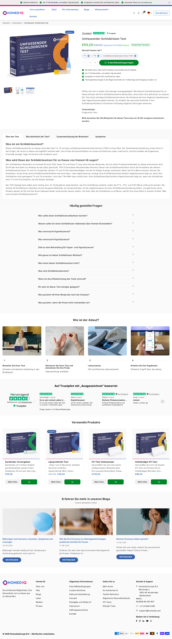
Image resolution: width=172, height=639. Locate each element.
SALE (54, 9)
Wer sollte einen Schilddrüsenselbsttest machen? (63, 215)
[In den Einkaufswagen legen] (116, 481)
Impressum (74, 606)
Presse (39, 606)
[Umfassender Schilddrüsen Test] (19, 91)
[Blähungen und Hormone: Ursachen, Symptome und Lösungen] (29, 521)
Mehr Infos (99, 482)
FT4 (94, 56)
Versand (73, 598)
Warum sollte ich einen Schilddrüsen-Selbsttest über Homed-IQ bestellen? (75, 223)
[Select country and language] (149, 13)
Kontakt (33, 16)
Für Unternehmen (70, 9)
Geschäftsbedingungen (80, 586)
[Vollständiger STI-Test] (150, 444)
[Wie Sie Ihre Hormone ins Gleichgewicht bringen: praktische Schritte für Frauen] (86, 521)
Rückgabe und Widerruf (80, 602)
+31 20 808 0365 (147, 606)
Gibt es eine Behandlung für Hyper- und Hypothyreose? (66, 247)
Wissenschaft (101, 9)
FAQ (38, 590)
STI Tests (107, 602)
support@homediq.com (150, 610)
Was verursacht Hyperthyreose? (54, 231)
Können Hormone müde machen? (132, 539)
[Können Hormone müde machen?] (142, 521)
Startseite (6, 23)
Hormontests (17, 23)
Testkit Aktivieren (111, 594)
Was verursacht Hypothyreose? (54, 239)
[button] (143, 13)
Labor (38, 598)
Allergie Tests (109, 606)
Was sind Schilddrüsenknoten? (53, 271)
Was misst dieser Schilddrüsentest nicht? (59, 263)
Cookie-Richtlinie (77, 590)
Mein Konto (108, 586)
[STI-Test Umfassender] (107, 444)
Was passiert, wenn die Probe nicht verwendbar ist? (64, 302)
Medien (39, 602)
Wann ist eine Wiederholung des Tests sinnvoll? (62, 279)
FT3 (84, 56)
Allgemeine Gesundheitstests (116, 598)
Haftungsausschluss (78, 610)
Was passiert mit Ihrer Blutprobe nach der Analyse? (63, 294)
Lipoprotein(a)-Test (58, 462)
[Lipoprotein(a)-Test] (64, 444)
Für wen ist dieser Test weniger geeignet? (59, 287)
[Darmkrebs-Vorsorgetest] (21, 444)
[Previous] (6, 57)
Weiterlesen (12, 560)
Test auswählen (37, 9)
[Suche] (134, 13)
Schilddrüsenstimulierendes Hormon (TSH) (118, 56)
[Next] (72, 57)
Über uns (40, 586)
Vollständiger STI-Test (146, 462)
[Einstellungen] (138, 13)
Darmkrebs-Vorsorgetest (17, 462)
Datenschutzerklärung (79, 594)
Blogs (86, 9)
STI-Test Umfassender (103, 462)
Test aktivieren (161, 13)
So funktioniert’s (110, 590)
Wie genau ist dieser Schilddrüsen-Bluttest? (60, 255)
